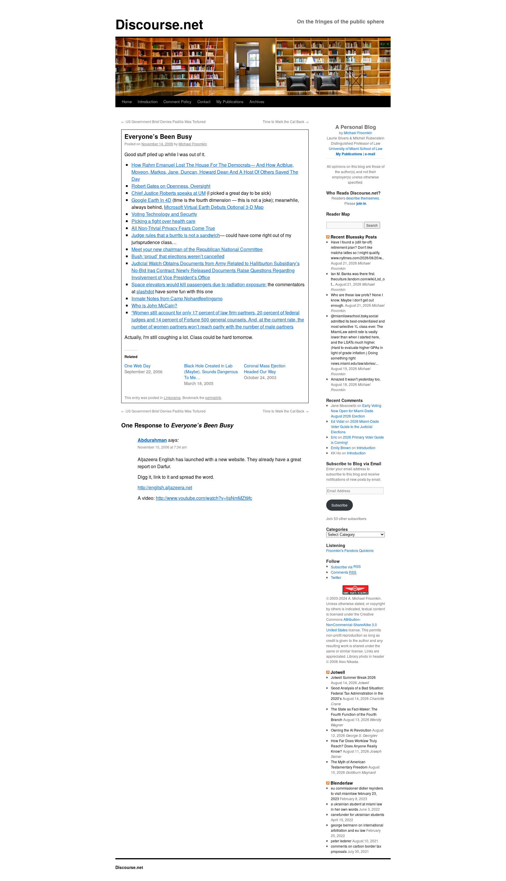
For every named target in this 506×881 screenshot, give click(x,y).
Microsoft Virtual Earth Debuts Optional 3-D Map (214, 207)
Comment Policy (177, 101)
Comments (343, 572)
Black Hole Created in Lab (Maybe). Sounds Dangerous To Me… (211, 371)
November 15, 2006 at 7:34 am (162, 446)
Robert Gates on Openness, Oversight (170, 186)
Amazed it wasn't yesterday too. (356, 378)
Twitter (336, 577)
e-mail (370, 153)
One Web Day (137, 366)
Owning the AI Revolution (351, 729)
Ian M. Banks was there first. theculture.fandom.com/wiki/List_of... (358, 279)
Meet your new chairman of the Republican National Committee (197, 249)
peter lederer (341, 840)
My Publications (230, 101)
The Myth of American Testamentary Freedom (349, 764)
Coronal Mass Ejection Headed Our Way (265, 368)
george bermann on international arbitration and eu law (357, 827)
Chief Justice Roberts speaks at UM (168, 193)
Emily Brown (341, 447)
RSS (357, 566)
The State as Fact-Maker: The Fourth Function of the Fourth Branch (354, 714)
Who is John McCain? (154, 305)
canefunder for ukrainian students (357, 814)
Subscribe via (342, 566)
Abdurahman (152, 440)
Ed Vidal (337, 421)
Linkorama (172, 397)
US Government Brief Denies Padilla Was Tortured (163, 121)
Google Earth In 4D (151, 200)
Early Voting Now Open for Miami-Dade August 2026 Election (356, 410)
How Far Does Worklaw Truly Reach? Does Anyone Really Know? (354, 746)
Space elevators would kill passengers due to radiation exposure (198, 284)
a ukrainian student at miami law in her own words (356, 806)
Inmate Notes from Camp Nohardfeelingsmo (177, 298)
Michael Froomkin (193, 143)
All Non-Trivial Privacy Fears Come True (173, 228)
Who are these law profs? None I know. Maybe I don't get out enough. (357, 300)
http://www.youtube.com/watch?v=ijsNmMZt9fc (204, 498)
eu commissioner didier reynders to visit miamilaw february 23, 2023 (357, 793)
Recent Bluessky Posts (354, 237)
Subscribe (339, 504)
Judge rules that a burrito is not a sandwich (175, 235)
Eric (334, 436)
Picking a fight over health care (163, 221)
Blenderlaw (342, 783)
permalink (213, 397)
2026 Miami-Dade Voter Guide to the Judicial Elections (355, 426)
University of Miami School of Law (355, 148)
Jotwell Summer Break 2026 (353, 677)
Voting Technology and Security (164, 214)
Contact (204, 101)
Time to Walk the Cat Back (286, 121)
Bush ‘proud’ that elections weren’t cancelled (177, 256)
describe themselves (362, 197)
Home (127, 101)
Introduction (148, 101)
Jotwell (338, 672)
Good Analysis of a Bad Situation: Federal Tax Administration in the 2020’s (357, 693)
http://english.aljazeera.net (165, 487)
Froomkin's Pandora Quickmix (350, 550)
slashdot (145, 291)
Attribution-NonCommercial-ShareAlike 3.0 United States (351, 624)
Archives (256, 101)
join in (361, 203)
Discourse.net (159, 23)
